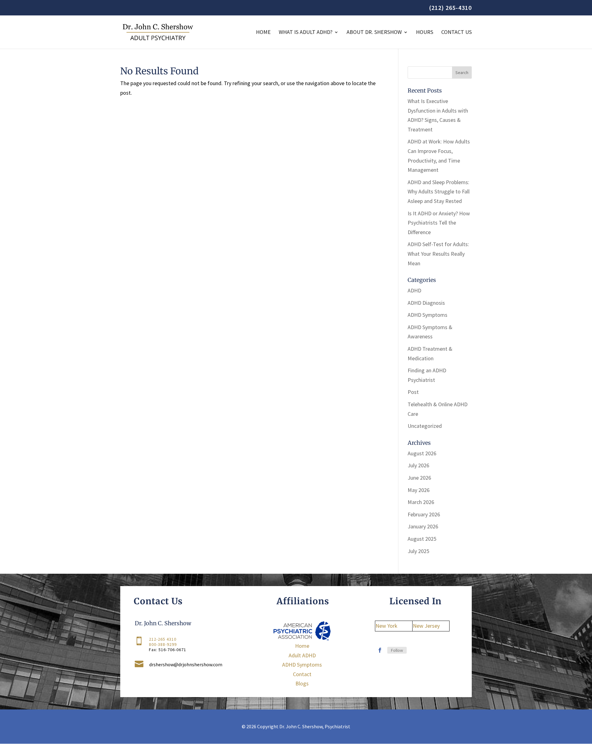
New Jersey (426, 625)
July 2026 (418, 465)
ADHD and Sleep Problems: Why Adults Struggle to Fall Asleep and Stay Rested (439, 192)
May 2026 (419, 490)
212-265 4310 (162, 639)
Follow (397, 650)
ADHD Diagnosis (426, 302)
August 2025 (422, 538)
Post (413, 391)
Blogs (302, 683)
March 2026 (421, 502)
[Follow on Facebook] (380, 650)
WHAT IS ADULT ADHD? (305, 32)
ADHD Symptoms (427, 314)
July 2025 (418, 551)
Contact (302, 674)
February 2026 (424, 514)
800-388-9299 (163, 644)
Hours (424, 32)
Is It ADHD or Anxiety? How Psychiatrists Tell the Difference (439, 223)
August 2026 (422, 453)
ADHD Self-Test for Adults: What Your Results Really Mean (438, 254)
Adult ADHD (302, 655)
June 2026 (419, 477)
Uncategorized (425, 425)
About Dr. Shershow (374, 32)
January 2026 (423, 526)
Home (263, 32)
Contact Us (456, 32)
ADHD (414, 290)
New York (386, 625)
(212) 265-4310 (450, 8)
